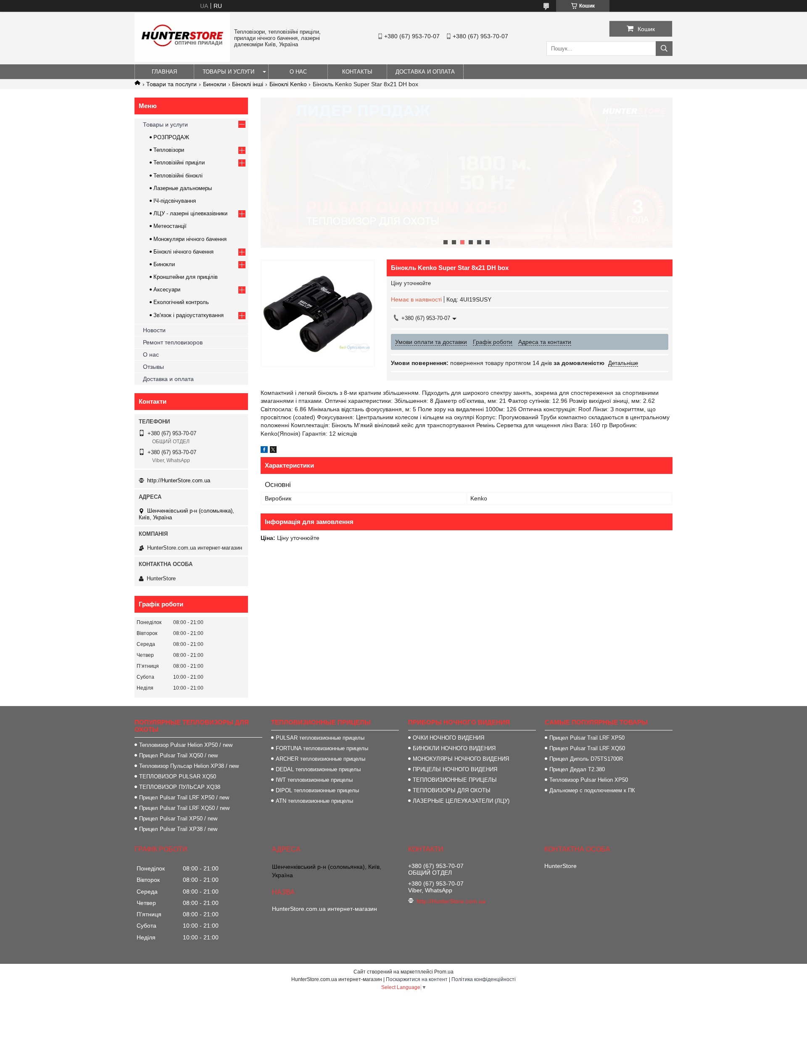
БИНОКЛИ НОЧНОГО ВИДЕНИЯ (454, 748)
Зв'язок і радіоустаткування (188, 315)
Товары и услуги (228, 72)
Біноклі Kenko (288, 84)
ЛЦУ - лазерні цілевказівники (190, 213)
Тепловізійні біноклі (178, 175)
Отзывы (153, 366)
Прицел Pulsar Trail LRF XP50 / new (184, 797)
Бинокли (214, 84)
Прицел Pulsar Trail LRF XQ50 (587, 748)
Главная (164, 72)
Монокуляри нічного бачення (190, 239)
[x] (273, 450)
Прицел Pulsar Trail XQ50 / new (178, 755)
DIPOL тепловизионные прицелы (317, 790)
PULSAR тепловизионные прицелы (320, 738)
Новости (154, 330)
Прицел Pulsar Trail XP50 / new (178, 818)
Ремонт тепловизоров (173, 342)
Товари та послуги (171, 84)
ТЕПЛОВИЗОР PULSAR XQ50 (177, 776)
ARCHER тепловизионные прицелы (320, 759)
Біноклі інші (247, 84)
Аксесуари (166, 289)
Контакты (357, 72)
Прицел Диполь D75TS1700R (586, 759)
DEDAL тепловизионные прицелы (318, 769)
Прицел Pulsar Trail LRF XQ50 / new (184, 808)
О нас (298, 72)
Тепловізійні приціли (179, 162)
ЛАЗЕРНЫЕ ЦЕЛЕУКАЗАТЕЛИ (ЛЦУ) (461, 801)
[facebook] (264, 450)
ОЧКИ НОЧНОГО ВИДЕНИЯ (448, 738)
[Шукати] (664, 48)
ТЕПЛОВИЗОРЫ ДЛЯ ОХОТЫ (452, 790)
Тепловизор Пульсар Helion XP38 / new (189, 766)
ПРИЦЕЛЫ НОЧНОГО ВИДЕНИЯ (455, 769)
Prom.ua (444, 972)
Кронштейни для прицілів (185, 277)
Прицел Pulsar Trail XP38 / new (178, 829)
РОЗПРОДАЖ (171, 137)
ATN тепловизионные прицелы (314, 801)
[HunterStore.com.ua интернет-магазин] (182, 59)
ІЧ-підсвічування (174, 201)
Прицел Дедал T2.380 (577, 769)
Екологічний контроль (181, 302)
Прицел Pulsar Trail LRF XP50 (587, 738)
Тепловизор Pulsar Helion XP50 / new (185, 745)
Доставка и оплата (425, 72)
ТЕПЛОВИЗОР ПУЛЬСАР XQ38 (179, 787)
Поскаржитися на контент (417, 979)
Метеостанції (170, 226)
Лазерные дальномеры (182, 188)
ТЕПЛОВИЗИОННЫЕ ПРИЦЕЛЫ (455, 780)
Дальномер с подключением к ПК (592, 790)
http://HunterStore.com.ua (178, 480)
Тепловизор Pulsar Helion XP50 (588, 780)
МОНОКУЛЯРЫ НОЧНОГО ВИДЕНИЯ (461, 759)
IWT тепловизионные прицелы (314, 780)
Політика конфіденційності (483, 979)
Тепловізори (168, 150)
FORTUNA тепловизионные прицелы (322, 748)
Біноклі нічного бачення (183, 252)
